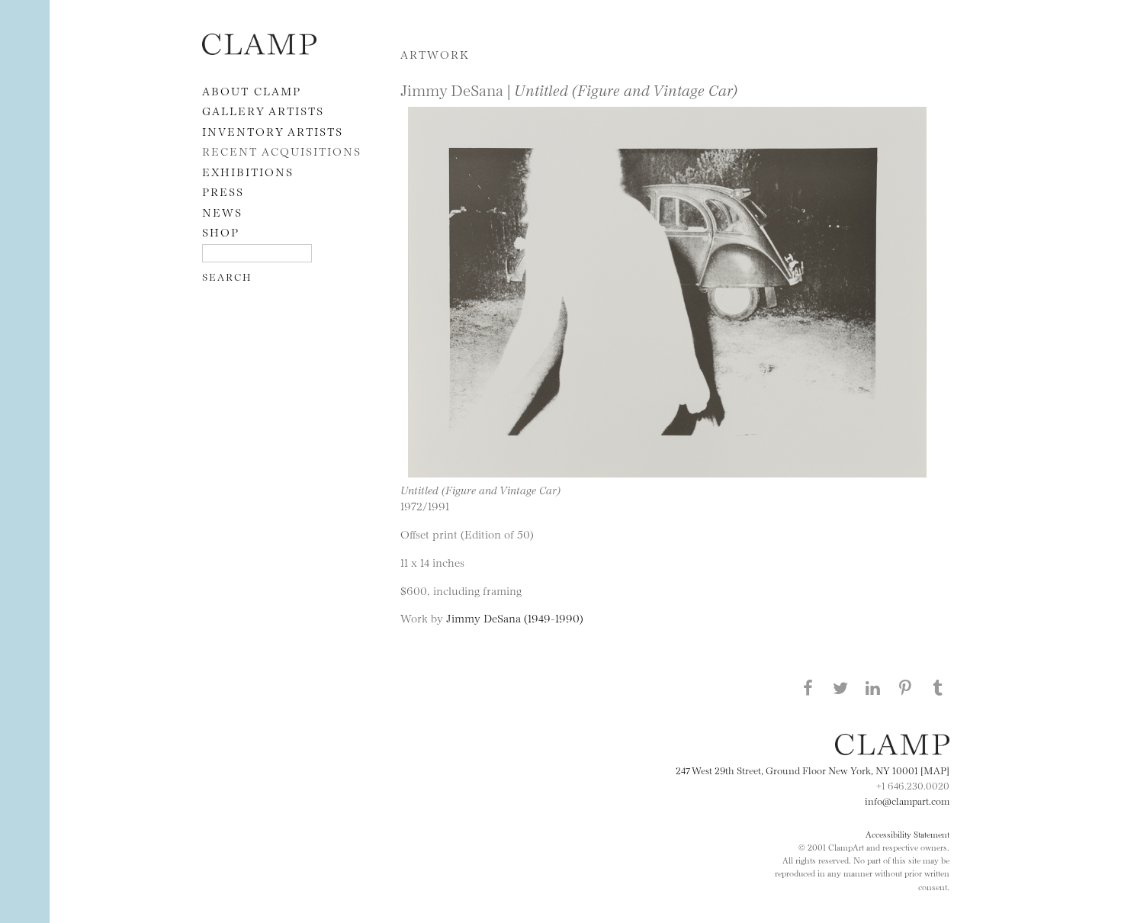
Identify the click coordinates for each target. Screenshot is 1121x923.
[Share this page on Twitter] (840, 687)
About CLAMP (251, 90)
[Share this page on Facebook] (807, 687)
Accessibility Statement (907, 833)
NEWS (222, 211)
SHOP (220, 231)
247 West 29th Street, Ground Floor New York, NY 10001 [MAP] (812, 770)
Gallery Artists (263, 110)
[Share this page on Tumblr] (938, 687)
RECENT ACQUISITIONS (281, 150)
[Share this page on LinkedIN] (873, 687)
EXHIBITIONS (248, 171)
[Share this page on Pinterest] (905, 687)
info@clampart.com (907, 800)
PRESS (223, 191)
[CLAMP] (259, 50)
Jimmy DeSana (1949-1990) (514, 617)
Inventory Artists (272, 131)
